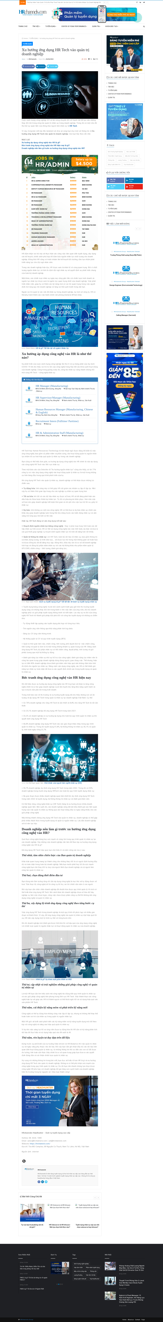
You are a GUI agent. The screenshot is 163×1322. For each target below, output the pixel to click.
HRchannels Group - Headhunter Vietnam (125, 251)
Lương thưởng (122, 160)
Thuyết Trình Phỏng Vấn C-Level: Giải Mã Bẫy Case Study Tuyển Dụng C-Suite (52, 2)
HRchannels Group (27, 1319)
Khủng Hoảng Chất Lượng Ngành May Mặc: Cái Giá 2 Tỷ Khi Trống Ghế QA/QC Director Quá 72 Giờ (131, 1268)
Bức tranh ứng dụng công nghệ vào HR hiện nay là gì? (46, 145)
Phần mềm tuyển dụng (115, 156)
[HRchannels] (32, 12)
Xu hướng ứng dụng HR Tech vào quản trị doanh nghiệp (57, 38)
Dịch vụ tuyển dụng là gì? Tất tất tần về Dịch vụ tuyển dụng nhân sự (68, 602)
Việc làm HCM (130, 151)
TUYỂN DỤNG (50, 26)
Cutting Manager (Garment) (125, 315)
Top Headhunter (128, 164)
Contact (137, 1319)
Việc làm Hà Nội (135, 160)
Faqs (143, 1319)
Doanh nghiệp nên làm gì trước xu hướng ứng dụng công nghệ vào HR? (53, 148)
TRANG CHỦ (22, 26)
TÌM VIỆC (35, 26)
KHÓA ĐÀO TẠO (111, 26)
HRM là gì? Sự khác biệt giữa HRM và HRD (54, 979)
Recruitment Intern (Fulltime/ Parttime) (57, 421)
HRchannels (32, 59)
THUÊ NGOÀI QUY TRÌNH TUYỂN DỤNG (60, 1268)
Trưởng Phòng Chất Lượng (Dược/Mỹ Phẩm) (124, 255)
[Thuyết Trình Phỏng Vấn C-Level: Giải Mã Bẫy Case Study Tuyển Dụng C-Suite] (110, 1281)
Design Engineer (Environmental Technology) (124, 285)
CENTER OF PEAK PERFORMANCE (73, 26)
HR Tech (73, 126)
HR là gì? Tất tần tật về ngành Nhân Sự (52, 348)
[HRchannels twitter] (144, 2)
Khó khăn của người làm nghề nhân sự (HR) (63, 783)
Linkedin (41, 66)
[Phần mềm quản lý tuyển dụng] (98, 14)
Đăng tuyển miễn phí (114, 164)
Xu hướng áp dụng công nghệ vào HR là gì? (41, 142)
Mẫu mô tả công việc (131, 156)
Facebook (29, 66)
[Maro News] (144, 26)
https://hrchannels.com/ (40, 1144)
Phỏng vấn (111, 160)
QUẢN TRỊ (95, 26)
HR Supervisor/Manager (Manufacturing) (58, 397)
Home (25, 38)
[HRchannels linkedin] (140, 2)
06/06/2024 (49, 59)
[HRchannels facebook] (136, 2)
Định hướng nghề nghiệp (115, 151)
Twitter (53, 66)
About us (131, 1319)
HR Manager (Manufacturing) (52, 385)
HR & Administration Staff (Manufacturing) (59, 432)
